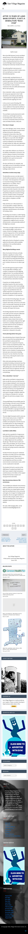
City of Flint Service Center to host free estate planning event (12, 594)
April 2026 (7, 903)
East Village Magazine (14, 556)
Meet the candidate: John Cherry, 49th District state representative (12, 649)
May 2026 (7, 901)
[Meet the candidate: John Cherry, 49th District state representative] (14, 632)
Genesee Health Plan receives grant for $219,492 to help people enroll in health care (14, 575)
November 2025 (9, 912)
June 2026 (7, 899)
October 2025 (8, 914)
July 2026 (7, 897)
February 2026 (9, 906)
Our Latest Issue (9, 834)
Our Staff (7, 825)
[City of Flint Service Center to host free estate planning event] (14, 585)
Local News (17, 26)
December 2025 (9, 910)
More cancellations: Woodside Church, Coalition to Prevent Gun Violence (12, 614)
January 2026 (8, 908)
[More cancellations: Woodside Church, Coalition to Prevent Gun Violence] (14, 605)
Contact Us (8, 830)
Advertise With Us (10, 826)
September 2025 (9, 916)
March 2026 (8, 905)
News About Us (9, 828)
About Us (7, 823)
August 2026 (8, 895)
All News (7, 832)
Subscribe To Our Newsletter (13, 836)
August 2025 (8, 918)
